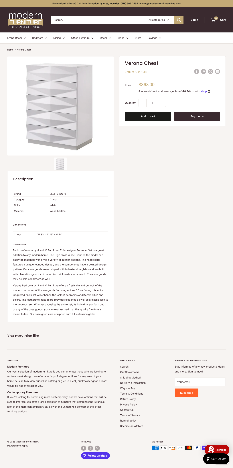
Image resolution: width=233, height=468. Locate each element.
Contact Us (126, 409)
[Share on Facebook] (196, 71)
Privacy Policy (128, 404)
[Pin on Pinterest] (203, 71)
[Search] (178, 20)
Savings (152, 37)
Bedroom (37, 37)
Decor (103, 37)
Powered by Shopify (17, 445)
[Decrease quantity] (142, 103)
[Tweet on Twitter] (210, 71)
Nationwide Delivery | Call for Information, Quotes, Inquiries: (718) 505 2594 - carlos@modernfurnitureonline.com (116, 3)
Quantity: (130, 102)
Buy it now (197, 116)
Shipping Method (130, 377)
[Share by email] (217, 71)
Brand (121, 37)
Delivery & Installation (133, 382)
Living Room (14, 37)
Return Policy (128, 399)
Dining (57, 37)
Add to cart (148, 116)
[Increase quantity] (162, 103)
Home (10, 49)
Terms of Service (130, 415)
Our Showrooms (129, 372)
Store (138, 37)
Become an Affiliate (131, 426)
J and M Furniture (136, 72)
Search (124, 366)
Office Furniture (80, 37)
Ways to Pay (127, 388)
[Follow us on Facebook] (83, 448)
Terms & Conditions (131, 393)
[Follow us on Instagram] (90, 448)
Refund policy (128, 420)
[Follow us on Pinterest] (97, 448)
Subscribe (186, 392)
